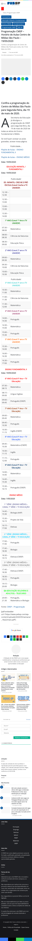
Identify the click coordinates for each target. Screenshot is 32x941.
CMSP (16, 843)
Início (4, 13)
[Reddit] (20, 636)
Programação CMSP (13, 13)
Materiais (16, 841)
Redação (4, 52)
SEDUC (16, 835)
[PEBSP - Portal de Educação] (13, 3)
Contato (16, 930)
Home (4, 927)
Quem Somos (25, 927)
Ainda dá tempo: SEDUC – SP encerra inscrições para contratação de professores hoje (24, 707)
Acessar (28, 719)
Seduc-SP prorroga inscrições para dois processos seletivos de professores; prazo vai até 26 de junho (23, 686)
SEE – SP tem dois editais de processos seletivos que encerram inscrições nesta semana (8, 707)
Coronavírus (6, 17)
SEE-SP (20, 27)
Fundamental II (19, 24)
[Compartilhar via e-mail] (3, 82)
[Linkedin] (11, 78)
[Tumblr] (14, 78)
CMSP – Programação (16, 606)
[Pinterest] (17, 636)
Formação (16, 827)
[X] (7, 78)
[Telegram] (26, 78)
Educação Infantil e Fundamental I (14, 20)
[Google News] (16, 630)
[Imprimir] (20, 639)
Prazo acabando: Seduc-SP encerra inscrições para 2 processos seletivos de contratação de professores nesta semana (8, 686)
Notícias (16, 832)
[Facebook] (3, 78)
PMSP (16, 838)
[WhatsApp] (22, 78)
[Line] (14, 639)
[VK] (24, 636)
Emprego (16, 829)
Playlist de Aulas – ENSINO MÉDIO (15, 157)
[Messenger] (18, 78)
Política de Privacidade (14, 927)
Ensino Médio (7, 24)
